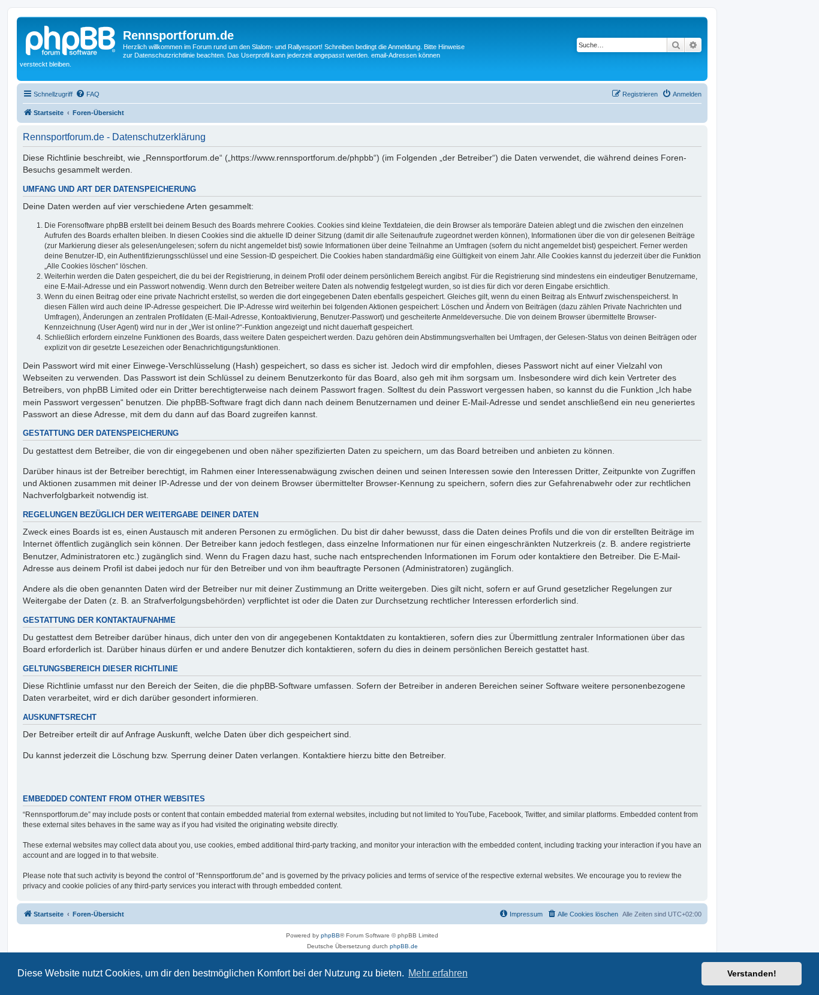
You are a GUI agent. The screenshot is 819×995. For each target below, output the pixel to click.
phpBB (330, 935)
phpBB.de (404, 946)
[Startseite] (71, 39)
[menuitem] (88, 94)
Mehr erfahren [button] (438, 973)
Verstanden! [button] (751, 973)
